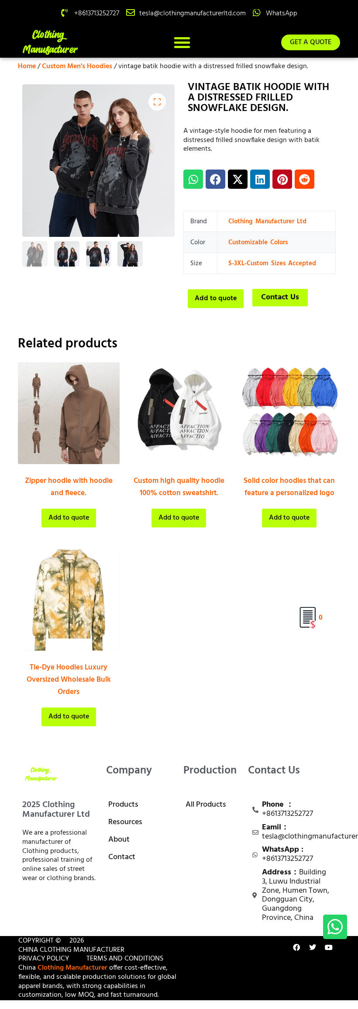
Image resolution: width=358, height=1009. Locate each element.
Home (27, 66)
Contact (121, 857)
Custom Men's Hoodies (77, 66)
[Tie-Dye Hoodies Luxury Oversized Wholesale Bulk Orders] (69, 600)
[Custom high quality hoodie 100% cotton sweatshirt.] (179, 413)
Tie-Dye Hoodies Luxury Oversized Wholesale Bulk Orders (69, 680)
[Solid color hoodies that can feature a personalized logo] (289, 413)
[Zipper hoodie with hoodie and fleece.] (69, 413)
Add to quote (216, 298)
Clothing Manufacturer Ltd (267, 221)
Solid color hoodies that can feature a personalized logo (289, 487)
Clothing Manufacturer (72, 968)
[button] (182, 42)
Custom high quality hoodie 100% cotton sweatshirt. (179, 487)
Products (123, 804)
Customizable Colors (258, 242)
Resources (125, 822)
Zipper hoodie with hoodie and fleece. (69, 487)
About (119, 839)
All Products (206, 804)
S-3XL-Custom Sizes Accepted (272, 263)
